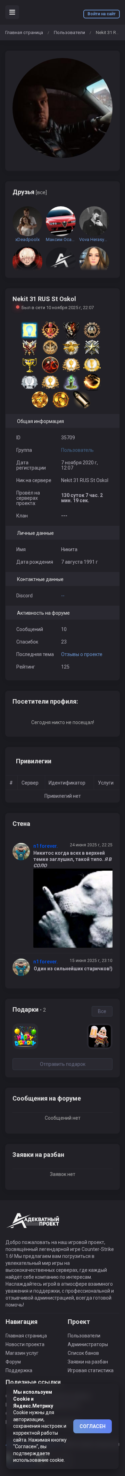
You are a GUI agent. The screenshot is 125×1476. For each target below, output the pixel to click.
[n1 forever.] (22, 851)
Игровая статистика (91, 1370)
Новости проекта (25, 1344)
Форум (13, 1362)
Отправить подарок (62, 1064)
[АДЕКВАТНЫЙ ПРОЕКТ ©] (33, 1224)
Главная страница (24, 32)
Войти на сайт (102, 13)
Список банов (83, 1353)
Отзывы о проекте (81, 654)
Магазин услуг (22, 1353)
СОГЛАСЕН (93, 1426)
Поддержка (19, 1370)
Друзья (29, 192)
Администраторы (88, 1344)
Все (102, 1011)
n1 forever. (45, 846)
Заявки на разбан (88, 1362)
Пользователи (69, 32)
